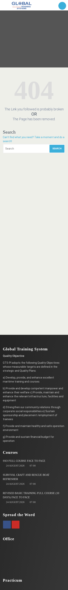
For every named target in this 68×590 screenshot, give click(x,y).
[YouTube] (15, 524)
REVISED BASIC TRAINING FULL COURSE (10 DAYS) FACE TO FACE (31, 495)
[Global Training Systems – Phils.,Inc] (22, 5)
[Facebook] (7, 524)
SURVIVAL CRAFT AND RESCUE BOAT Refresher (26, 477)
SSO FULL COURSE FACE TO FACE (24, 460)
